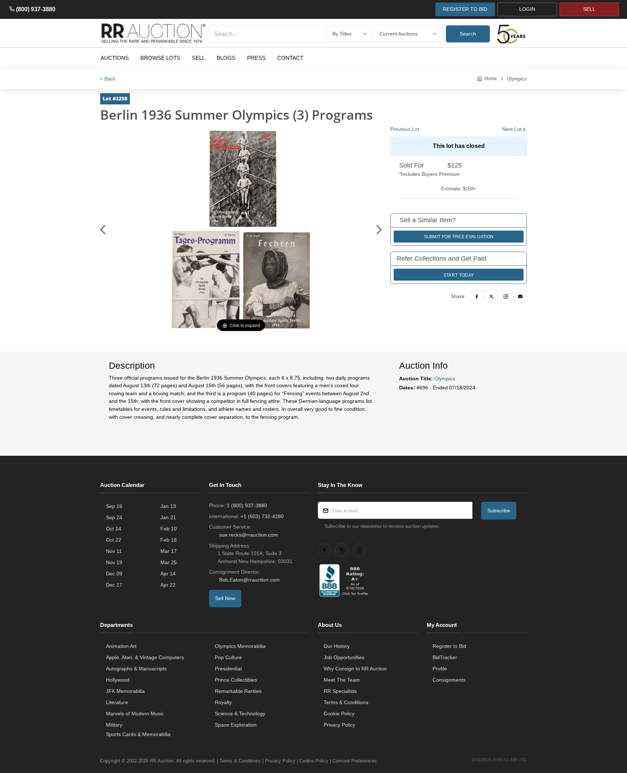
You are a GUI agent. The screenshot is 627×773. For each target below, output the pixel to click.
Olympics (517, 79)
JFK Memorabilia (125, 691)
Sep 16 (114, 506)
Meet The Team (342, 680)
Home (490, 78)
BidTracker (445, 657)
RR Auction (161, 761)
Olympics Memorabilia (240, 646)
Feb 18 (168, 540)
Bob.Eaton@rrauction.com (249, 580)
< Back (107, 79)
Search (468, 34)
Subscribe (498, 510)
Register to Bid (449, 646)
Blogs (226, 58)
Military (114, 725)
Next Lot (511, 129)
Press (256, 58)
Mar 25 (168, 562)
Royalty (223, 702)
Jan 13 (168, 506)
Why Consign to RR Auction (355, 668)
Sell (198, 58)
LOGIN (527, 9)
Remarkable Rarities (238, 691)
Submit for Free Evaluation (459, 236)
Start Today (458, 275)
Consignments (449, 680)
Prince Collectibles (236, 680)
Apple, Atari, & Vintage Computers (145, 657)
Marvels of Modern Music (135, 713)
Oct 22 (113, 540)
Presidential (228, 668)
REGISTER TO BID (465, 9)
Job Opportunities (344, 657)
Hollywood (118, 680)
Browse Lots (160, 58)
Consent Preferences (354, 761)
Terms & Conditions (346, 702)
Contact (290, 58)
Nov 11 (114, 551)
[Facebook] (476, 296)
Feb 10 (168, 529)
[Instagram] (505, 296)
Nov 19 (114, 562)
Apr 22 (168, 585)
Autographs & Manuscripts (136, 668)
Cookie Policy (339, 713)
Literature (117, 702)
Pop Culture (228, 657)
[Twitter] (491, 296)
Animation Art (121, 646)
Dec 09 (114, 573)
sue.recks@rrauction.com (248, 535)
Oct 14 (113, 529)
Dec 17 (114, 585)
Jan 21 (168, 517)
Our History (337, 646)
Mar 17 (168, 551)
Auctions (115, 58)
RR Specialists (340, 691)
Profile (440, 668)
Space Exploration (236, 725)
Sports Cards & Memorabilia (138, 734)
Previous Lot (404, 129)
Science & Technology (240, 713)
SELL (589, 9)
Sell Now (225, 598)
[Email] (520, 296)
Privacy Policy (339, 725)
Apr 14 (168, 573)
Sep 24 (114, 517)
